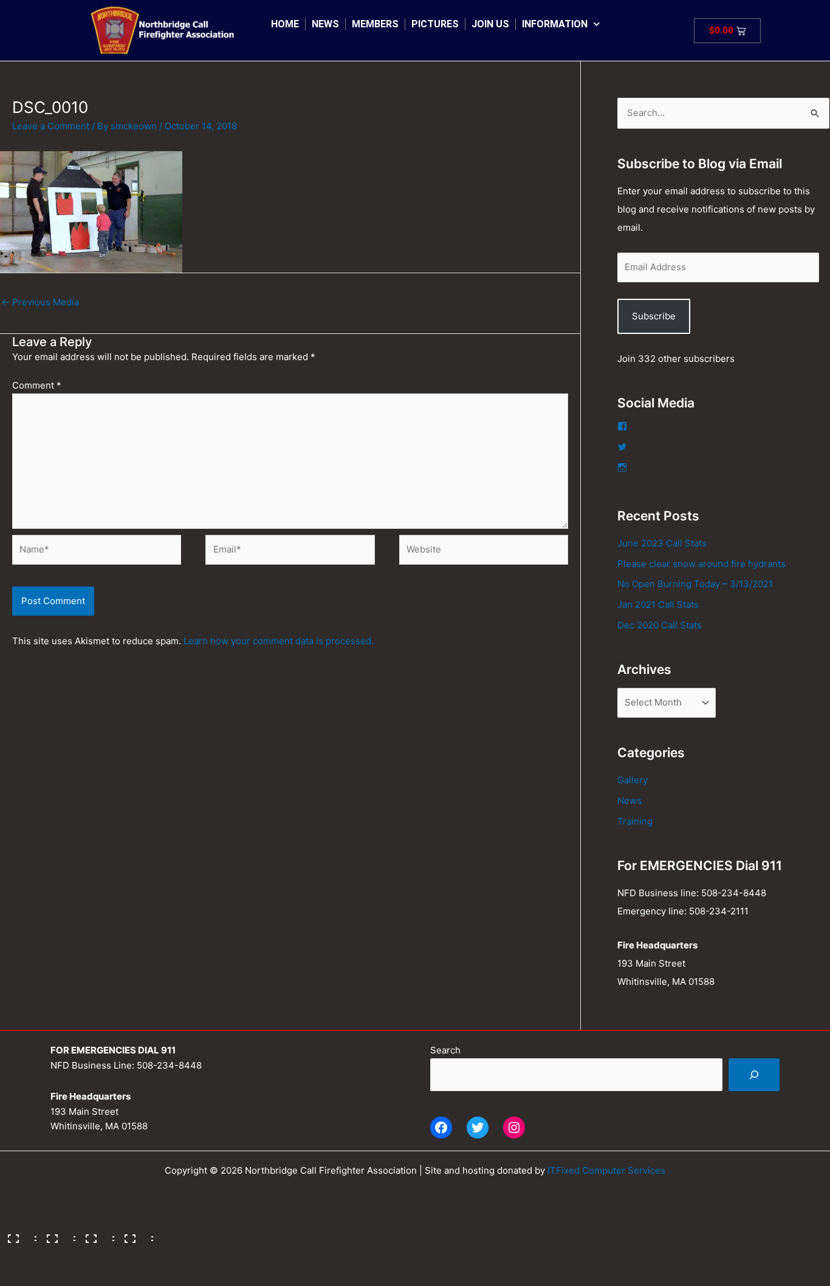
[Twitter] (478, 1127)
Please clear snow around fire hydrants (701, 564)
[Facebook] (441, 1127)
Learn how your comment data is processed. (278, 641)
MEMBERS (375, 24)
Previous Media (40, 302)
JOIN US (490, 24)
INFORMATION (555, 24)
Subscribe (654, 316)
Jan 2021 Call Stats (658, 604)
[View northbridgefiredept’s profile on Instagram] (622, 467)
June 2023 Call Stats (662, 543)
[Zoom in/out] (18, 1234)
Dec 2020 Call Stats (659, 625)
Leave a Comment (50, 126)
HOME (285, 24)
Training (635, 821)
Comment (36, 385)
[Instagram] (514, 1127)
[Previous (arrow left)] (18, 1254)
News (629, 800)
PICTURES (435, 24)
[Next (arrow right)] (57, 1254)
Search (445, 1050)
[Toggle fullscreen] (57, 1234)
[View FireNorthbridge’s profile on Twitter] (622, 447)
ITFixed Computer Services (606, 1170)
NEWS (325, 24)
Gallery (632, 780)
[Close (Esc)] (135, 1234)
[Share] (96, 1234)
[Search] (754, 1074)
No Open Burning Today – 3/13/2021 (695, 584)
